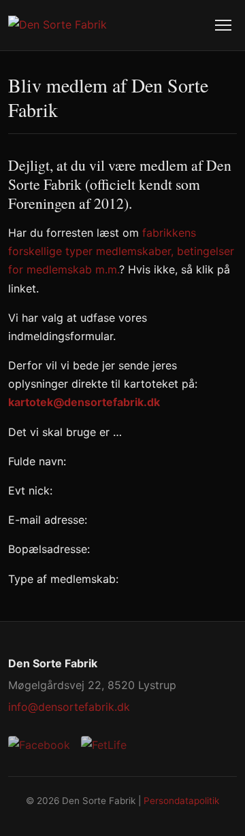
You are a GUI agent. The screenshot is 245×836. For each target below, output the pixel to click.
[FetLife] (104, 745)
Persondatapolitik (181, 800)
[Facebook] (39, 745)
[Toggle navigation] (223, 25)
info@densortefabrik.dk (69, 707)
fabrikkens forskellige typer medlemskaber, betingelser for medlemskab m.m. (121, 251)
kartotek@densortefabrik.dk (84, 402)
